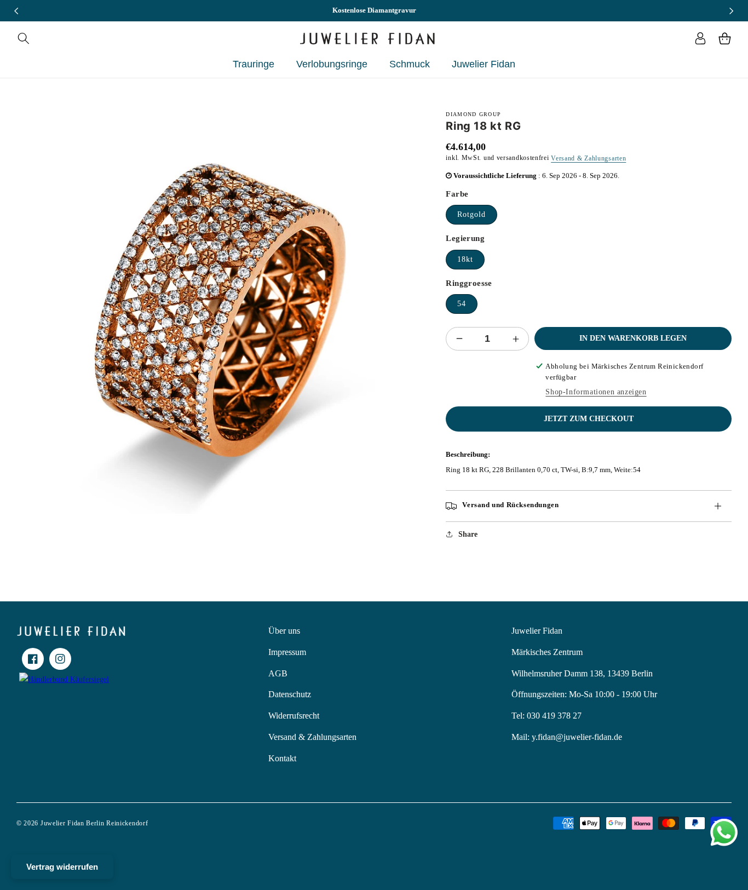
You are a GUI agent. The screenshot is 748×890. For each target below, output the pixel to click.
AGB (277, 673)
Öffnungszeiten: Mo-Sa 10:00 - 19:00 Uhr (584, 694)
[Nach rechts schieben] (732, 11)
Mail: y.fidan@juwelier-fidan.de (566, 737)
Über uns (284, 630)
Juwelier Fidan (536, 630)
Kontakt (282, 758)
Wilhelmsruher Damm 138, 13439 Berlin (582, 673)
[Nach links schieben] (16, 11)
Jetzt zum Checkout (589, 419)
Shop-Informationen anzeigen (595, 392)
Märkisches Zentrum (547, 652)
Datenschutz (289, 694)
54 (461, 304)
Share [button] (467, 534)
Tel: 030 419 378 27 (546, 715)
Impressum (287, 652)
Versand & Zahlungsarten (588, 158)
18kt (465, 259)
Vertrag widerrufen (62, 866)
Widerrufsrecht (293, 715)
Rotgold (471, 214)
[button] (23, 38)
